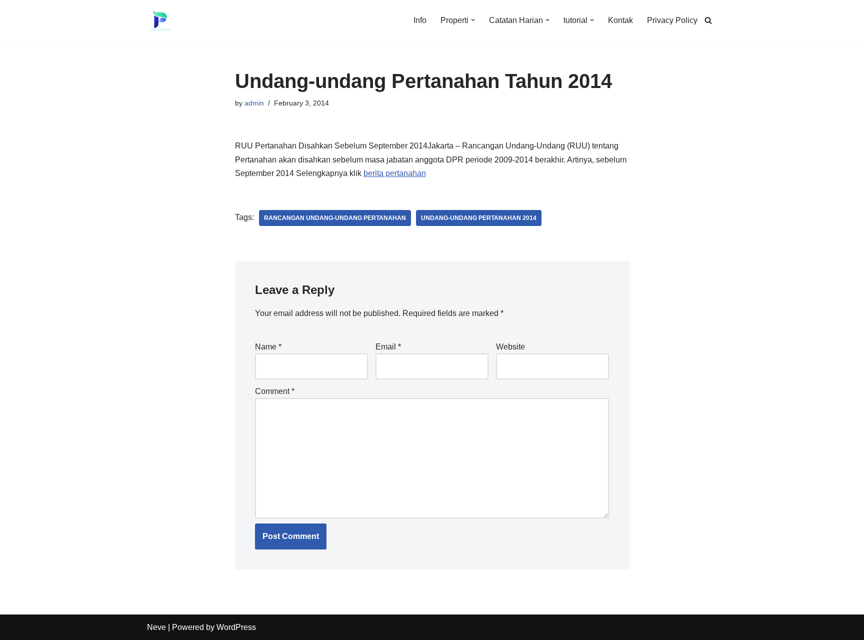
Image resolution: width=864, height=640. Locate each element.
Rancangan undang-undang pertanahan (335, 218)
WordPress (236, 627)
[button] (473, 20)
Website (510, 346)
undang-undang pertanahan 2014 (478, 218)
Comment (274, 391)
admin (254, 103)
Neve (156, 627)
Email (388, 346)
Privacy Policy (672, 20)
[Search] (708, 20)
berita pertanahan (395, 173)
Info (420, 20)
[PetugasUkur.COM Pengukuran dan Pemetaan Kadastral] (159, 20)
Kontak (620, 20)
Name (268, 346)
